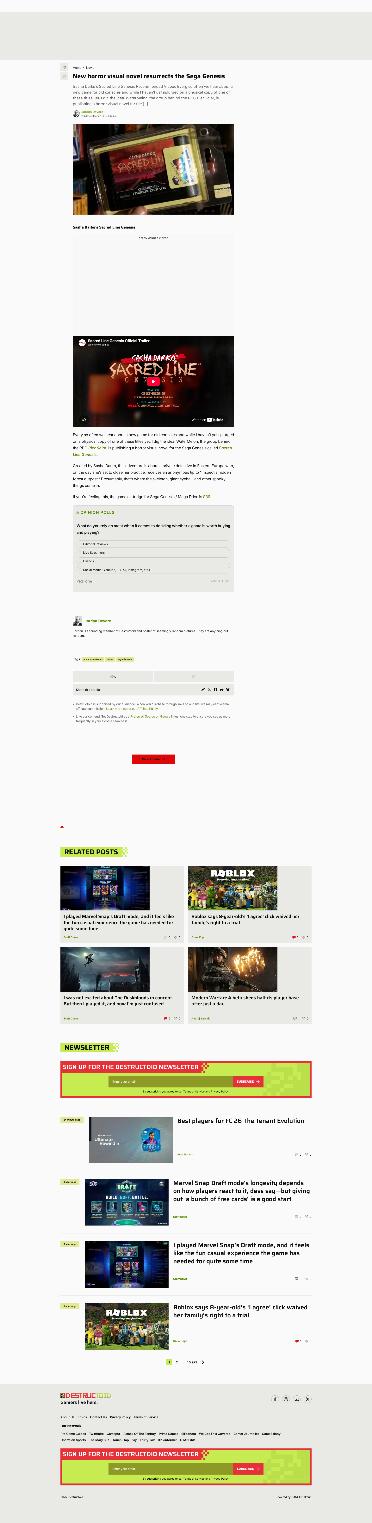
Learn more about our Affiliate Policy (132, 709)
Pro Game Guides (73, 1434)
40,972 (192, 1362)
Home (77, 67)
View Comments (153, 759)
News (90, 67)
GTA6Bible (187, 1440)
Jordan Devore (92, 112)
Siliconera (188, 1434)
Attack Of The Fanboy (139, 1434)
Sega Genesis (124, 659)
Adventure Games (93, 659)
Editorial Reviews (95, 544)
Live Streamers (94, 552)
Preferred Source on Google (150, 716)
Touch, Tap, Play (124, 1440)
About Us (67, 1417)
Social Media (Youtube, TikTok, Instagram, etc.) (116, 570)
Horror (110, 659)
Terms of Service (194, 1091)
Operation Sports (73, 1440)
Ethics (82, 1417)
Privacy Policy (219, 1091)
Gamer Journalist (246, 1434)
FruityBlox (147, 1440)
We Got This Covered (214, 1434)
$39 (206, 496)
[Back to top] (62, 826)
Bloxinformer (167, 1440)
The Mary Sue (99, 1440)
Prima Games (168, 1434)
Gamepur (113, 1434)
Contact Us (98, 1417)
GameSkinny (271, 1434)
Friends (88, 561)
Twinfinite (96, 1434)
